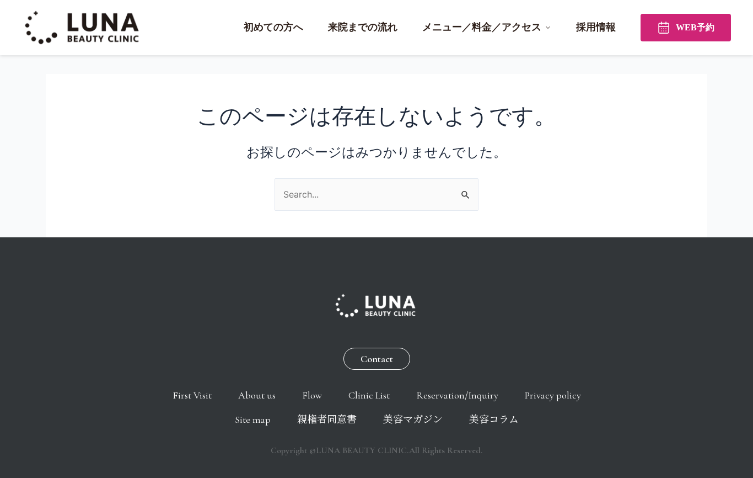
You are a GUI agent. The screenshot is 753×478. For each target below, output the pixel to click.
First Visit (192, 395)
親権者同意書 (327, 419)
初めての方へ (273, 27)
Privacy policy (553, 395)
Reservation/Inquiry (457, 395)
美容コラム (494, 419)
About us (257, 395)
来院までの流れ (362, 27)
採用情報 (596, 27)
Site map (253, 419)
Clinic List (369, 395)
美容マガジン (413, 419)
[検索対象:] (376, 194)
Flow (312, 395)
